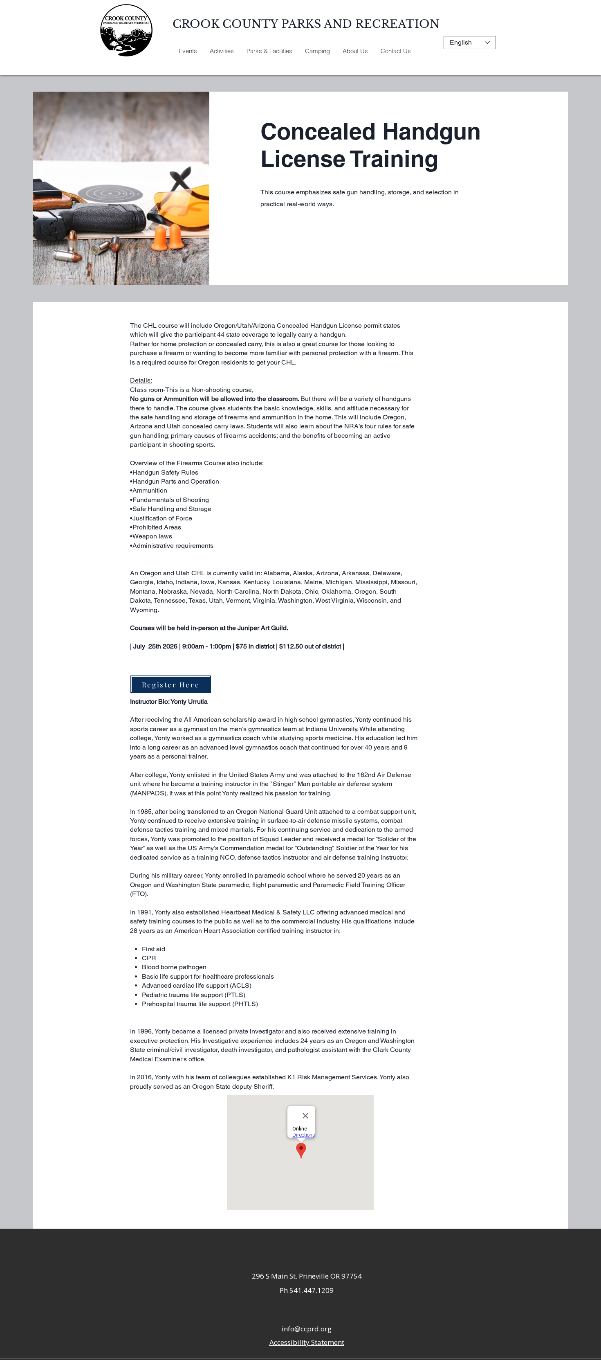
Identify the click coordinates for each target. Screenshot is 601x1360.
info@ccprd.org (307, 1328)
